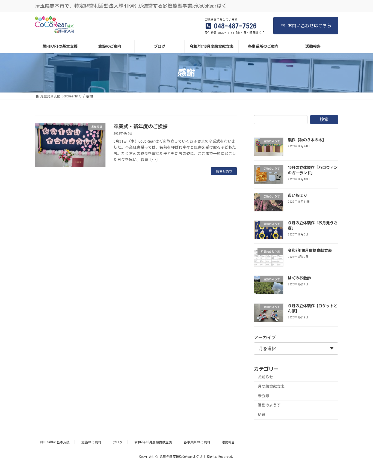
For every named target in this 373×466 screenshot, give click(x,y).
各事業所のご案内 (197, 442)
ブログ (118, 442)
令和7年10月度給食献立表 (310, 250)
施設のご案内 (91, 442)
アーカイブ (265, 337)
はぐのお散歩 (299, 278)
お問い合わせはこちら (309, 25)
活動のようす (269, 405)
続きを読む (224, 171)
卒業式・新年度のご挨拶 (141, 126)
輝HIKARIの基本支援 (55, 442)
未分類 (263, 396)
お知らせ (265, 377)
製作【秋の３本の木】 (307, 140)
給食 (261, 415)
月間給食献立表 (271, 386)
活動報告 (228, 442)
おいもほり (297, 195)
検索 (324, 119)
